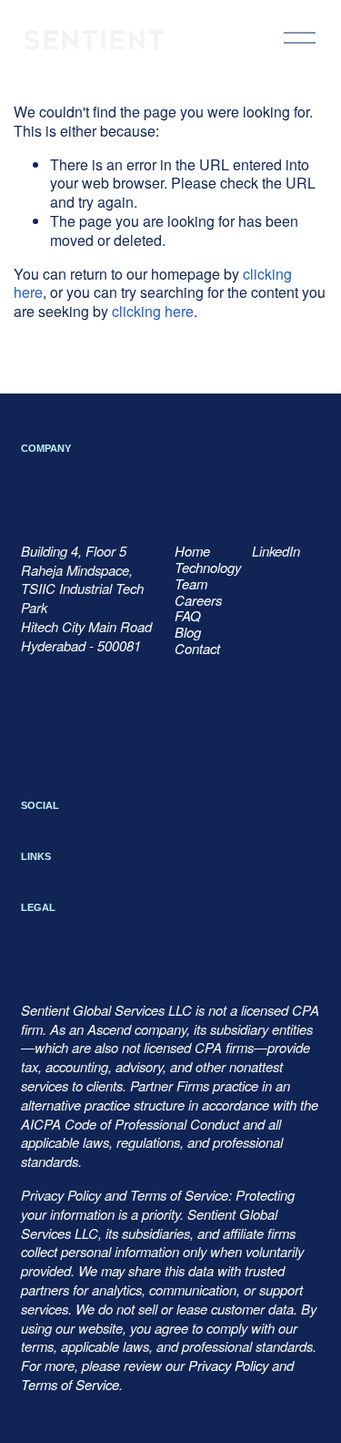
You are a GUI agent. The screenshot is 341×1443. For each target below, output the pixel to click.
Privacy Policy (228, 1365)
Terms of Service (70, 1384)
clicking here (153, 311)
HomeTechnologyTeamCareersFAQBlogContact (208, 600)
